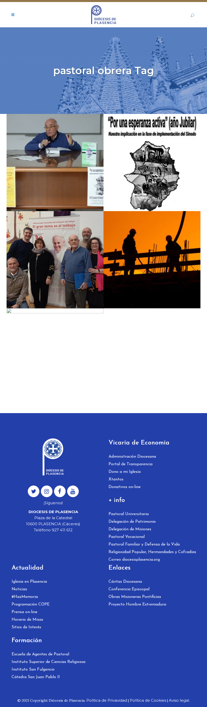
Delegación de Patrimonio (132, 522)
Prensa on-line (24, 612)
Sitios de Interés (26, 627)
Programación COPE (30, 604)
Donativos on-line (125, 487)
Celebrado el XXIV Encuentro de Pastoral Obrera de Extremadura (52, 145)
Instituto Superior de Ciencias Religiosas (49, 662)
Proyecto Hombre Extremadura (137, 604)
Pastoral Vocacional (127, 537)
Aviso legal (179, 700)
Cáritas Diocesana (125, 582)
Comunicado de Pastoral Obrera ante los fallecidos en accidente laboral (149, 242)
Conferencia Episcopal (129, 589)
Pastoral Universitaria (129, 514)
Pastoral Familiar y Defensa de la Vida (144, 544)
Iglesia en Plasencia (29, 582)
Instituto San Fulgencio (33, 670)
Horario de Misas (27, 620)
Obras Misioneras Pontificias (135, 597)
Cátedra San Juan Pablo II (36, 677)
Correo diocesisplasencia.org (134, 560)
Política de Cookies (148, 700)
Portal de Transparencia (130, 464)
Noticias (19, 589)
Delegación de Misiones (130, 529)
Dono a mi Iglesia (125, 472)
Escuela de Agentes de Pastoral (40, 654)
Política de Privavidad (106, 700)
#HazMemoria (25, 597)
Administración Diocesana (132, 457)
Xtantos (116, 479)
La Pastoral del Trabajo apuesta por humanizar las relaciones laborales (49, 242)
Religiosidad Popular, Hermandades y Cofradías (152, 552)
